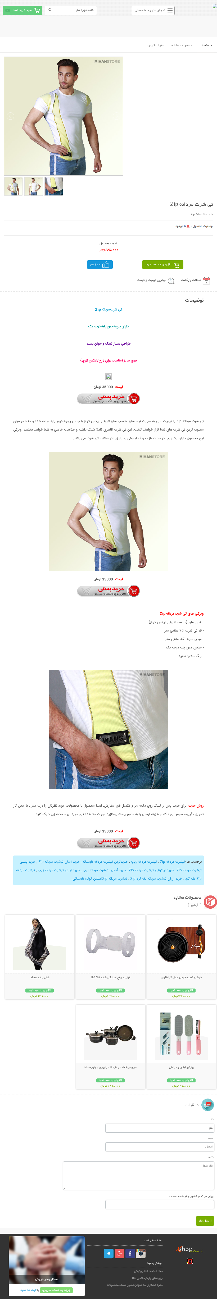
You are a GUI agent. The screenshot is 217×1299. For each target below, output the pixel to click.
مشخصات (206, 45)
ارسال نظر (205, 1221)
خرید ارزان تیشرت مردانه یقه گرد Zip (156, 879)
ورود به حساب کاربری (56, 1290)
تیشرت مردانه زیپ (144, 862)
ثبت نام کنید (28, 1290)
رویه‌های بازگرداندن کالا (147, 1278)
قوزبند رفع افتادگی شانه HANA (110, 977)
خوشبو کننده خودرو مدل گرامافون (181, 977)
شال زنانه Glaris (39, 977)
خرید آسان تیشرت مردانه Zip (59, 862)
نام (212, 1118)
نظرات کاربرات (154, 45)
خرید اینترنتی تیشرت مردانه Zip (151, 870)
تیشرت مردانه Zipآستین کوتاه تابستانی (100, 879)
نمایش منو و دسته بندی (150, 10)
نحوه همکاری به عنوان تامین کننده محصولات (135, 1285)
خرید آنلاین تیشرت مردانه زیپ (104, 870)
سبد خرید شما (22, 10)
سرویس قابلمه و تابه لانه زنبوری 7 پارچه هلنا (110, 1067)
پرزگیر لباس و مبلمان (181, 1067)
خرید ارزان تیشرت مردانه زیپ (59, 870)
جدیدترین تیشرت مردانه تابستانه (105, 862)
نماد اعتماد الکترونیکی (148, 1271)
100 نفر (95, 264)
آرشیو (194, 905)
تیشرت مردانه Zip (172, 862)
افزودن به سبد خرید (158, 264)
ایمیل (211, 1137)
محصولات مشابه (181, 45)
